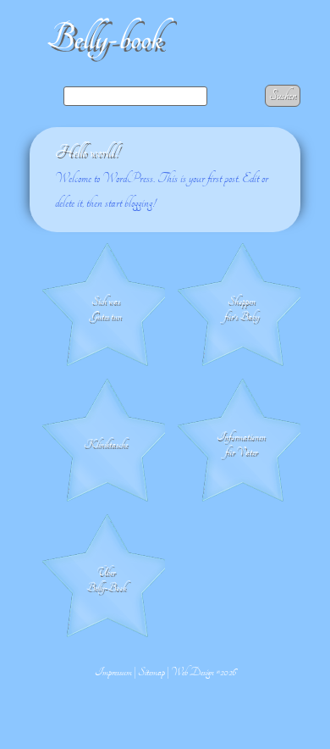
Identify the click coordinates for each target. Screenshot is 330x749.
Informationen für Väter (241, 444)
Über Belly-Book (106, 579)
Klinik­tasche (106, 444)
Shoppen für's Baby (241, 308)
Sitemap (151, 672)
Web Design (192, 672)
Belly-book (104, 38)
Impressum (113, 672)
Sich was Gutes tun (106, 308)
